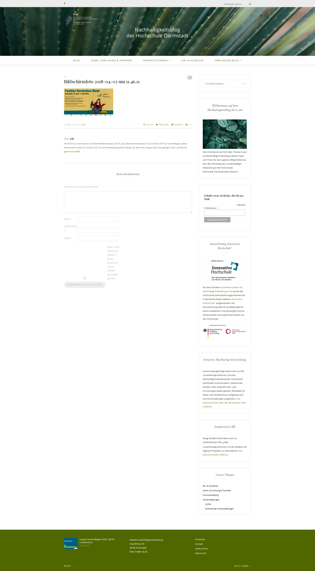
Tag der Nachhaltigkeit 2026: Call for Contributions (97, 541)
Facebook (200, 539)
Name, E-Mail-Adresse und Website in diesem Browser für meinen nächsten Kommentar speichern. (113, 262)
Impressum (200, 553)
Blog (76, 60)
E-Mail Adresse (211, 208)
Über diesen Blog (227, 60)
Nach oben (241, 566)
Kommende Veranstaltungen (219, 508)
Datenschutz (201, 548)
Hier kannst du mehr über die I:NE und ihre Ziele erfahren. (224, 402)
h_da (74, 566)
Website (67, 238)
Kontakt (199, 543)
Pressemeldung (211, 495)
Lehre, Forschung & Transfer (111, 60)
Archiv (208, 504)
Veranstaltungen (155, 60)
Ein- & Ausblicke (193, 60)
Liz (83, 125)
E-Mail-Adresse (70, 228)
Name (67, 219)
